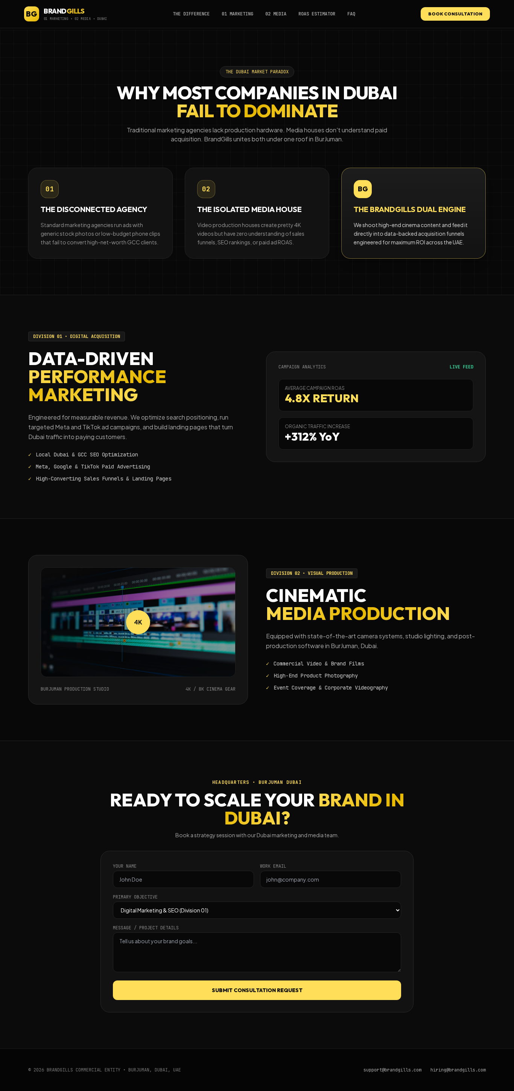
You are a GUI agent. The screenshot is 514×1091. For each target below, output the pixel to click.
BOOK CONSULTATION (455, 14)
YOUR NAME (125, 866)
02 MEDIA (275, 14)
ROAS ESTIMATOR (316, 14)
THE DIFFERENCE (191, 14)
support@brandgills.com (392, 1070)
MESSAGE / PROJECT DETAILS (146, 928)
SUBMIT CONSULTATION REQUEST (257, 990)
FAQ (351, 14)
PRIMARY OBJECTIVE (135, 897)
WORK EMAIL (273, 866)
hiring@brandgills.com (458, 1070)
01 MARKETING (237, 14)
